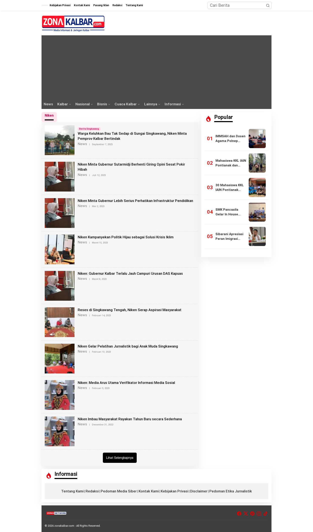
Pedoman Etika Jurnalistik (230, 491)
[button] (267, 5)
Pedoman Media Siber (119, 491)
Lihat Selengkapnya (119, 458)
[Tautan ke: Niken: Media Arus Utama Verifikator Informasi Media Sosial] (60, 394)
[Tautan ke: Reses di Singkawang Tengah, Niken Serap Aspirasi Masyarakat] (60, 322)
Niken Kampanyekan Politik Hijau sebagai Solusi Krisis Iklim (126, 237)
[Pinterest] (252, 513)
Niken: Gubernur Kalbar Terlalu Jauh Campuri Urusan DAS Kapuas (130, 273)
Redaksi (92, 491)
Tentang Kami (72, 491)
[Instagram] (259, 513)
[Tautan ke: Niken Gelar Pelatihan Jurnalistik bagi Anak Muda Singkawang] (60, 358)
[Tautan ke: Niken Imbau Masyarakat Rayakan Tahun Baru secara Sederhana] (60, 431)
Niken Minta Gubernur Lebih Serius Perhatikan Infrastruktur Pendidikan (135, 201)
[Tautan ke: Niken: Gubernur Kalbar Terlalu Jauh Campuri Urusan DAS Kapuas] (60, 285)
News (82, 144)
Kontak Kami (149, 491)
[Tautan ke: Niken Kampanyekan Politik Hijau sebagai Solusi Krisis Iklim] (60, 249)
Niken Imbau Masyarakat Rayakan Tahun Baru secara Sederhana (130, 419)
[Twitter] (245, 513)
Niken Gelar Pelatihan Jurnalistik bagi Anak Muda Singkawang (128, 346)
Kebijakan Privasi (174, 491)
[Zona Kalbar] (73, 23)
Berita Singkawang (89, 129)
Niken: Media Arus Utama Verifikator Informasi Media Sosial (126, 382)
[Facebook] (239, 513)
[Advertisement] (156, 67)
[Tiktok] (265, 513)
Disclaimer (198, 491)
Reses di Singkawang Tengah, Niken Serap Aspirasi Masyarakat (129, 310)
